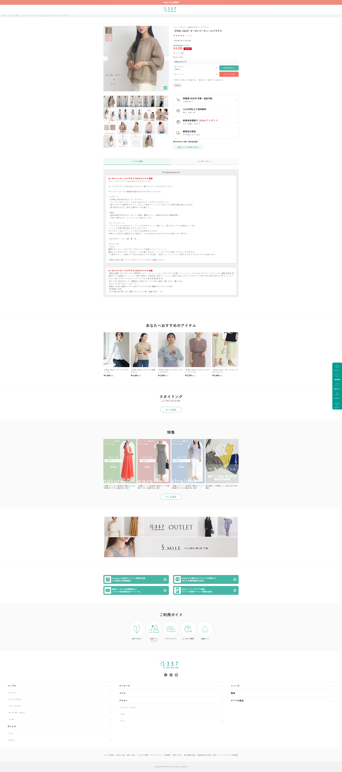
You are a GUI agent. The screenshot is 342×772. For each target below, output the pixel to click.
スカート (12, 740)
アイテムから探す (13, 16)
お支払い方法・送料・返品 (125, 755)
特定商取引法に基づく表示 (207, 755)
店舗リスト (205, 638)
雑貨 (233, 693)
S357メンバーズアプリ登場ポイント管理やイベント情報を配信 (197, 590)
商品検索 (337, 379)
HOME (4, 16)
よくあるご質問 (188, 638)
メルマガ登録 (109, 755)
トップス (23, 16)
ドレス (122, 693)
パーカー (12, 719)
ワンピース (124, 685)
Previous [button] (105, 58)
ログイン (337, 398)
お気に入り (337, 389)
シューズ (235, 685)
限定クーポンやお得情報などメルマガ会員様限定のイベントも (126, 590)
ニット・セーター (15, 706)
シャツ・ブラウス (32, 16)
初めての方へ (137, 638)
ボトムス (11, 726)
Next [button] (167, 58)
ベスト (122, 714)
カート (337, 408)
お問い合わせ (177, 755)
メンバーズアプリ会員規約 (228, 755)
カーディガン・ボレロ (17, 712)
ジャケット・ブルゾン (128, 707)
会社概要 (167, 755)
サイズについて (171, 638)
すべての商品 (237, 700)
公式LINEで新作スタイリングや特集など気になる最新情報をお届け (199, 579)
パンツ (11, 733)
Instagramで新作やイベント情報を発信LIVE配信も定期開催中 (128, 579)
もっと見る (171, 409)
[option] (136, 58)
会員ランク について (154, 639)
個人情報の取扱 (189, 755)
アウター (123, 700)
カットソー (13, 692)
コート (122, 721)
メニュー (337, 370)
